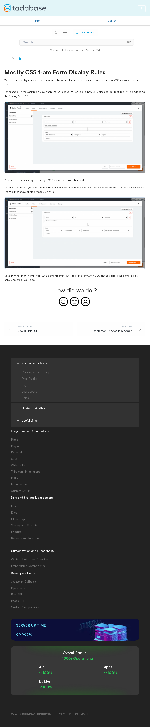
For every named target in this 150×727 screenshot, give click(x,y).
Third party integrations (25, 471)
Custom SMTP (20, 491)
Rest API (16, 594)
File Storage (18, 519)
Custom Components (25, 607)
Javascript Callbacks (24, 581)
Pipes (14, 439)
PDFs (14, 478)
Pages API (17, 601)
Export (15, 512)
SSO (14, 459)
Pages (25, 385)
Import (15, 506)
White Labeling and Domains (29, 559)
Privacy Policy (64, 713)
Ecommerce (19, 484)
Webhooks (18, 465)
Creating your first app (36, 372)
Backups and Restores (25, 538)
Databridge (18, 452)
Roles (25, 398)
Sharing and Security (24, 525)
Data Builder (29, 378)
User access (29, 391)
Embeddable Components (28, 566)
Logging (16, 532)
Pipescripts (18, 588)
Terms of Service (80, 713)
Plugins (15, 446)
